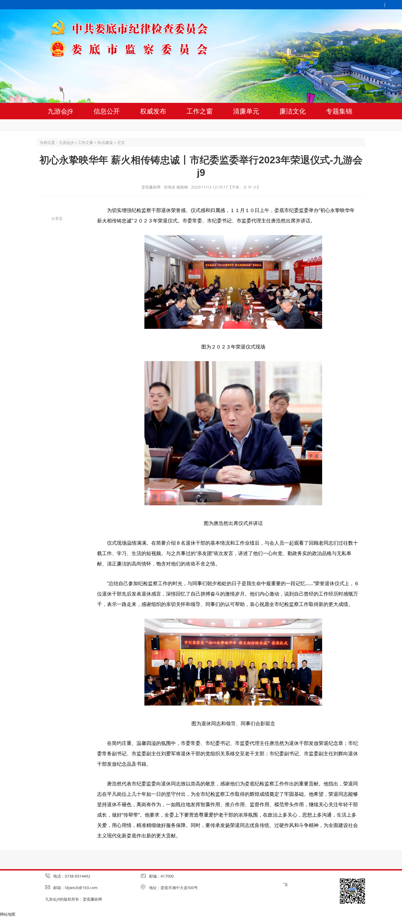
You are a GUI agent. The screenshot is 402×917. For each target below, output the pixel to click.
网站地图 (7, 914)
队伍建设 (105, 142)
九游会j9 (60, 110)
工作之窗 (200, 110)
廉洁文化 (292, 110)
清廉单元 (246, 110)
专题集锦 (339, 110)
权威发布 (153, 110)
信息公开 (107, 110)
